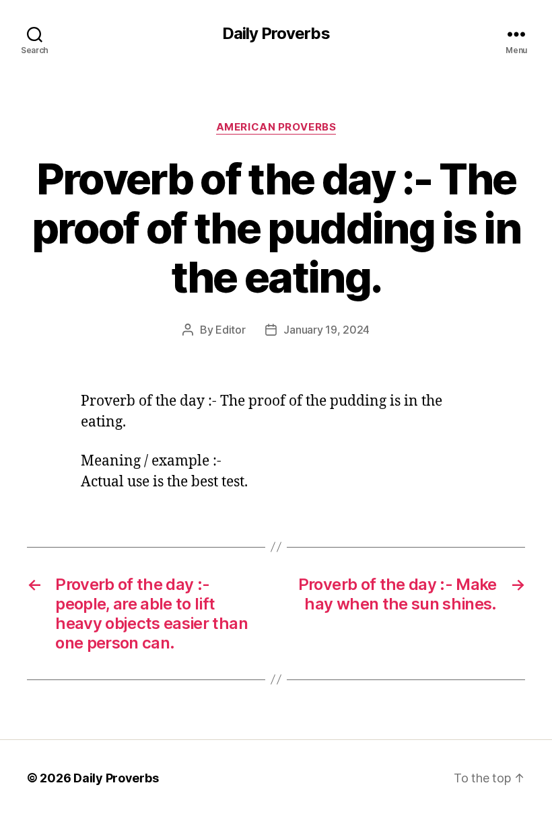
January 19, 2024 (326, 329)
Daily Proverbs (275, 34)
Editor (230, 329)
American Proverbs (276, 127)
